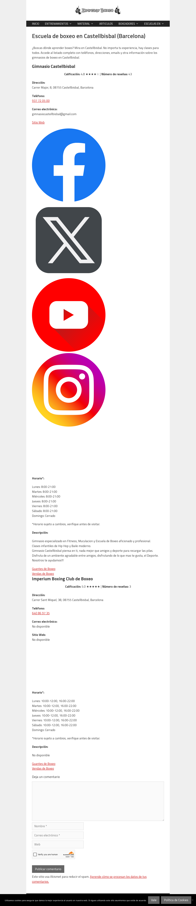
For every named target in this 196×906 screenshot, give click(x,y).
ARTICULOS (106, 24)
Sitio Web (38, 122)
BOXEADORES (127, 24)
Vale (154, 900)
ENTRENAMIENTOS (56, 24)
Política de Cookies (176, 900)
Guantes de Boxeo (43, 568)
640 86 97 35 (41, 613)
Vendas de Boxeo (43, 573)
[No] (192, 900)
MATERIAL (83, 24)
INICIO (35, 24)
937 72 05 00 (41, 100)
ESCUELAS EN (152, 24)
